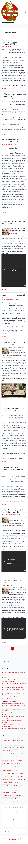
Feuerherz (19, 760)
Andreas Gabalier (18, 740)
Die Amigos (14, 754)
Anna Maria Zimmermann (8, 747)
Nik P (16, 782)
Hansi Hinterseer (15, 763)
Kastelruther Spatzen (17, 773)
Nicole (10, 782)
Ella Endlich (5, 760)
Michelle (5, 782)
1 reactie (3, 46)
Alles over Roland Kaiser (7, 722)
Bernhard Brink (6, 750)
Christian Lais (15, 750)
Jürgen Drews (6, 773)
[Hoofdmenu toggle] (25, 12)
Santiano (13, 792)
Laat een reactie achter (6, 98)
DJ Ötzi (16, 757)
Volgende (14, 651)
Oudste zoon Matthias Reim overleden (10, 732)
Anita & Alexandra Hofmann (17, 744)
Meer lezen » (4, 88)
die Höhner (22, 754)
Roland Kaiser (16, 789)
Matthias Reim (21, 779)
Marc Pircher (5, 779)
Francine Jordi (5, 763)
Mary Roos (13, 779)
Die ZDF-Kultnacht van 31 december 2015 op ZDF (11, 141)
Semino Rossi (7, 795)
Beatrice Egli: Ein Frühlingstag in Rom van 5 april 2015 (13, 409)
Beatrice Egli (20, 747)
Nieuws (14, 226)
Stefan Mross (6, 798)
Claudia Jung (5, 754)
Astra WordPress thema (14, 839)
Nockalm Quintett (7, 785)
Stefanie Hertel (17, 795)
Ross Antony (6, 792)
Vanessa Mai (5, 802)
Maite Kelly (20, 776)
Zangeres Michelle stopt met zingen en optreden (12, 703)
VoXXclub (13, 802)
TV (6, 46)
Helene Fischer (12, 767)
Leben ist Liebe (13, 233)
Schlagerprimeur (7, 22)
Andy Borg (5, 744)
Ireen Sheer (17, 770)
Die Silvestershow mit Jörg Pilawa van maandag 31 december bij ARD (11, 42)
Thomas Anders (14, 798)
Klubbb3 (5, 776)
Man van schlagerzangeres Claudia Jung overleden (13, 716)
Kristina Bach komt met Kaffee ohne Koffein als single (13, 511)
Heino (4, 767)
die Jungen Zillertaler (7, 757)
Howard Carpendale (7, 770)
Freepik (14, 831)
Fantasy (12, 760)
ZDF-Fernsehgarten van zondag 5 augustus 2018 (13, 95)
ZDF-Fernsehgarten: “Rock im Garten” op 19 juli (12, 687)
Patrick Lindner (6, 789)
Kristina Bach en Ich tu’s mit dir (13, 342)
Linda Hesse (12, 776)
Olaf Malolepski (18, 785)
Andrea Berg (6, 740)
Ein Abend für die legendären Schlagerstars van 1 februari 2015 (12, 469)
